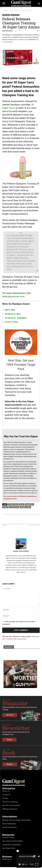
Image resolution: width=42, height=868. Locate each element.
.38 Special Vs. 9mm (12, 314)
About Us (6, 791)
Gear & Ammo (15, 10)
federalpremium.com (13, 296)
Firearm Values (8, 837)
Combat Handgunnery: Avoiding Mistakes (11, 524)
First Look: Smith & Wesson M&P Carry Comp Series (30, 524)
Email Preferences (9, 827)
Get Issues (9, 715)
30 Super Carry (13, 504)
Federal (5, 507)
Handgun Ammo (25, 507)
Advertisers (6, 859)
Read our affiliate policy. (20, 39)
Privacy (5, 798)
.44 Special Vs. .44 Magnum (16, 318)
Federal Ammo (14, 507)
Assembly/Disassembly (11, 844)
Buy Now (10, 764)
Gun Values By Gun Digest (12, 841)
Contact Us (6, 795)
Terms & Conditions (10, 802)
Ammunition (26, 10)
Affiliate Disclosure (9, 809)
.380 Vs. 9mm (10, 310)
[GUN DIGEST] (21, 3)
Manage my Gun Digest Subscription (16, 820)
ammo (21, 504)
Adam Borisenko (7, 31)
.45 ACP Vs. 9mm (11, 322)
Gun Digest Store (8, 848)
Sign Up (9, 739)
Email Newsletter (9, 824)
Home (6, 10)
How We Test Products (11, 805)
